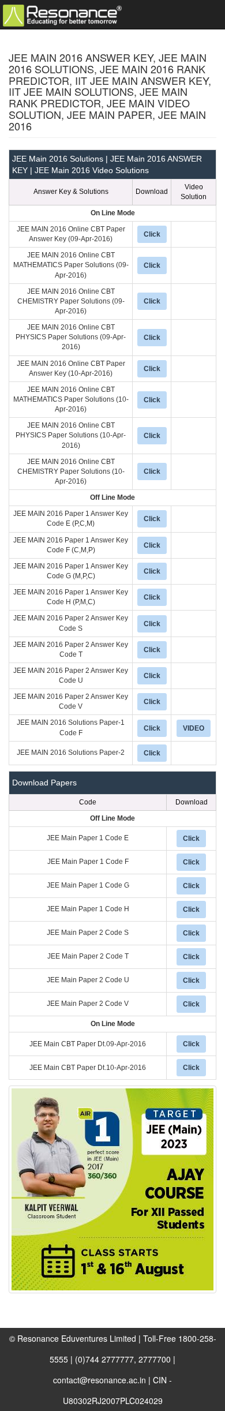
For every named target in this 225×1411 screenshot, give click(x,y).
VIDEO (193, 728)
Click (152, 234)
